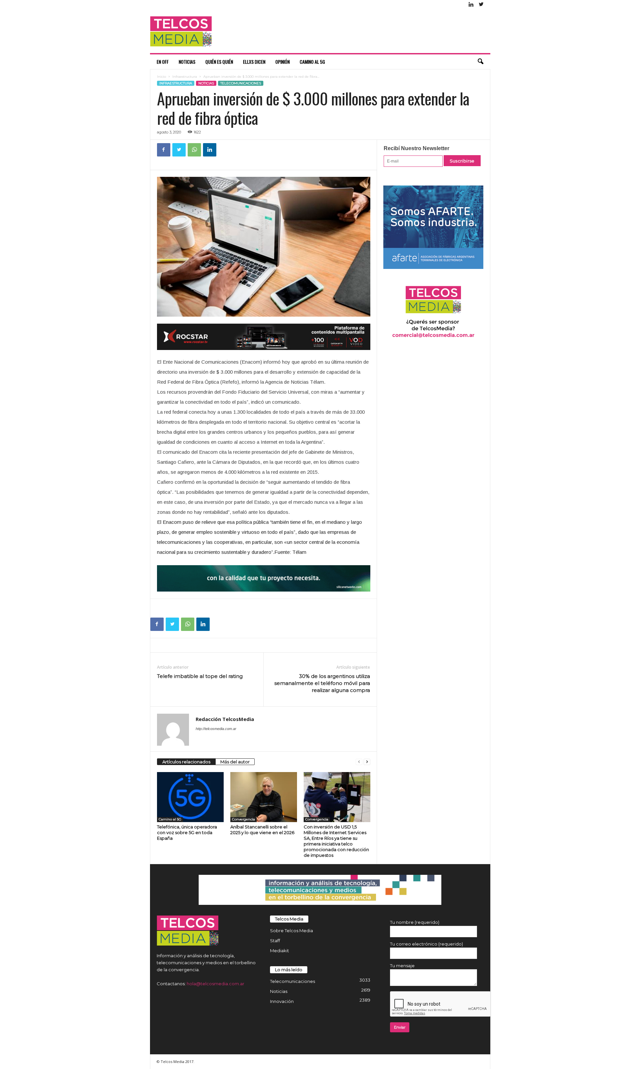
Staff (275, 940)
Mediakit (279, 950)
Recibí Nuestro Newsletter (416, 148)
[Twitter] (481, 5)
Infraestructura (184, 76)
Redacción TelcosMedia (225, 719)
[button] (480, 61)
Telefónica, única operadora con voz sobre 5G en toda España (187, 832)
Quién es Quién (219, 61)
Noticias (187, 61)
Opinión (282, 61)
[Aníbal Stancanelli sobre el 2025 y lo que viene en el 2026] (263, 797)
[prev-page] (359, 761)
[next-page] (367, 761)
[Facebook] (163, 149)
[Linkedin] (471, 5)
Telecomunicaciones (240, 83)
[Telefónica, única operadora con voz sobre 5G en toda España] (190, 797)
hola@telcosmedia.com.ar (215, 983)
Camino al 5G (312, 61)
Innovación (282, 1001)
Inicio (161, 76)
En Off (163, 61)
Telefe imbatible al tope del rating (200, 676)
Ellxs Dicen (254, 61)
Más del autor (235, 761)
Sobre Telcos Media (291, 930)
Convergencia (243, 819)
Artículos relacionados (186, 761)
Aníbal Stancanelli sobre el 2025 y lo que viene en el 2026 (262, 829)
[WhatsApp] (194, 149)
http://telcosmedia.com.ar (216, 729)
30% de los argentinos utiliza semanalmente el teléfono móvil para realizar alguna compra (322, 683)
